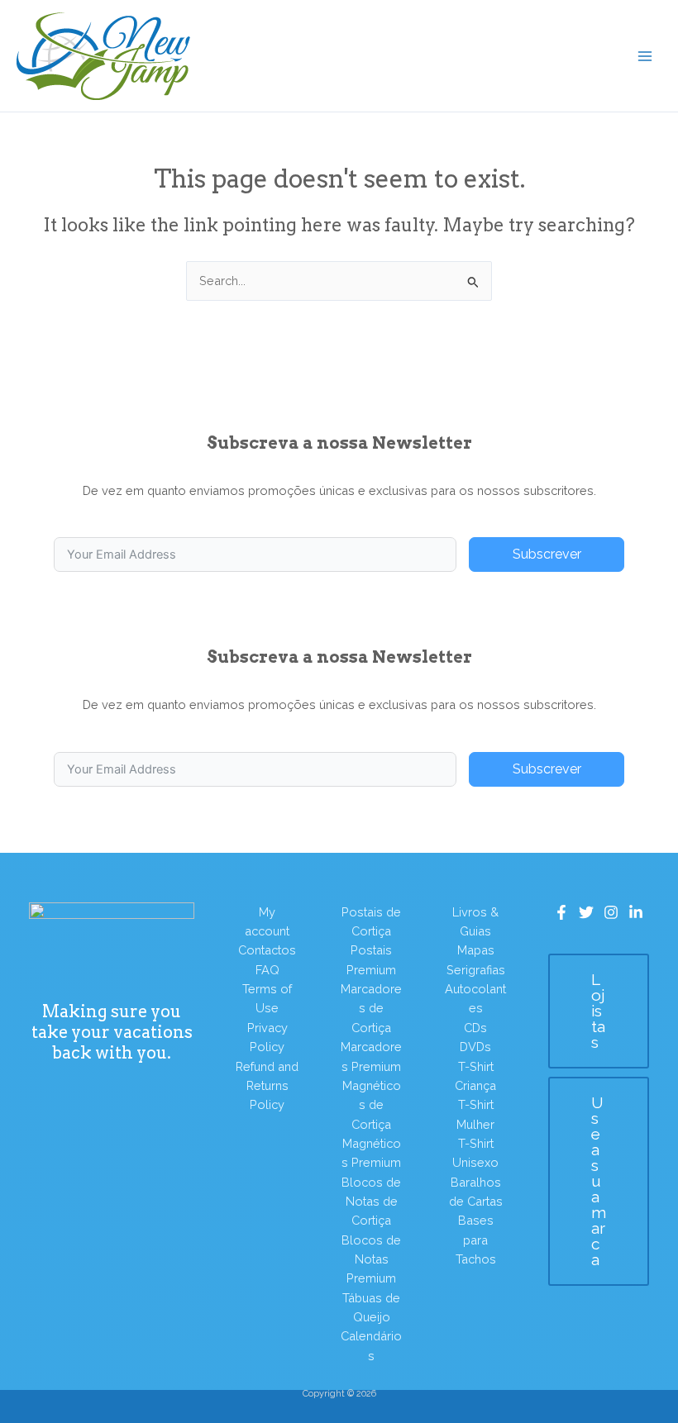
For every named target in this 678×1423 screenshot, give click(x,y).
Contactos (267, 950)
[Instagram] (611, 912)
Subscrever (547, 554)
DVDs (475, 1047)
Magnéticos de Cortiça (371, 1104)
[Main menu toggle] (644, 55)
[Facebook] (561, 912)
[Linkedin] (635, 912)
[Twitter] (586, 912)
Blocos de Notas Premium (371, 1259)
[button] (598, 1011)
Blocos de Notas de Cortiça (371, 1201)
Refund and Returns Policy (267, 1085)
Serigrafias (475, 970)
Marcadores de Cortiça (371, 1008)
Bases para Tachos (476, 1239)
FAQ (267, 970)
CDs (475, 1028)
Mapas (475, 950)
